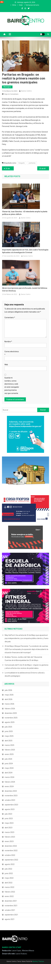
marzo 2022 (9, 887)
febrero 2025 (10, 750)
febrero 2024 (10, 782)
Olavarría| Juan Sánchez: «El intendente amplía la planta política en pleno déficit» (24, 213)
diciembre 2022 (11, 846)
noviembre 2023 (11, 796)
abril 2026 (8, 699)
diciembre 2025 (11, 713)
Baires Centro (26, 91)
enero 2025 (9, 754)
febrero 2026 (10, 709)
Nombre (8, 342)
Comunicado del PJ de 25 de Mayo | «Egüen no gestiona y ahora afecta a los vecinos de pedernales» (26, 666)
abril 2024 (8, 773)
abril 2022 (8, 883)
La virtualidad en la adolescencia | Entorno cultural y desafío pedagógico (25, 674)
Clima (14, 5)
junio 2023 (9, 818)
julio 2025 (8, 727)
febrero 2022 (10, 892)
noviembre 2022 (11, 851)
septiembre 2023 (11, 805)
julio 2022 (8, 869)
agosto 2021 (9, 919)
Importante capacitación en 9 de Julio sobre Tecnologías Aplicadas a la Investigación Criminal (25, 251)
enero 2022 (9, 896)
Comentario (9, 317)
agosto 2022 (9, 864)
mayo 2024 (9, 768)
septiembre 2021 (11, 915)
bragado (22, 163)
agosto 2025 (9, 722)
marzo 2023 (9, 832)
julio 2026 (8, 690)
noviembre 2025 (11, 718)
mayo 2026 (9, 695)
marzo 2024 (9, 777)
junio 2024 (9, 764)
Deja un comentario (11, 94)
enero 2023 (9, 841)
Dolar (21, 5)
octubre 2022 (10, 855)
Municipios (7, 87)
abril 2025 (8, 741)
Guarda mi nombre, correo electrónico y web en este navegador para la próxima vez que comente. (11, 385)
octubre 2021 (10, 910)
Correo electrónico (11, 353)
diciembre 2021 (11, 901)
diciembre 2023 (11, 791)
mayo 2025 (9, 736)
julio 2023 (8, 814)
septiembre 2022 (11, 860)
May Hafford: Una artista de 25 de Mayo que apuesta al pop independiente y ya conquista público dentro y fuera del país (26, 638)
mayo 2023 (9, 823)
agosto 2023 (9, 809)
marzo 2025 (9, 745)
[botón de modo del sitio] (42, 34)
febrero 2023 (10, 837)
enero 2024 (9, 786)
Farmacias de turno (32, 5)
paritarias (32, 163)
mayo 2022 (9, 878)
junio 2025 (9, 731)
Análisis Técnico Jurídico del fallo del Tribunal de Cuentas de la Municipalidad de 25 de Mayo (23, 658)
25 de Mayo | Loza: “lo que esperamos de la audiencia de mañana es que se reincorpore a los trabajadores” (44, 169)
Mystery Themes (38, 961)
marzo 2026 (9, 704)
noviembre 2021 (11, 906)
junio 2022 (9, 873)
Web (6, 365)
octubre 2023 (10, 800)
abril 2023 (8, 828)
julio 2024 (8, 759)
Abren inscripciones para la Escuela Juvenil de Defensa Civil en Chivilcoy (24, 289)
